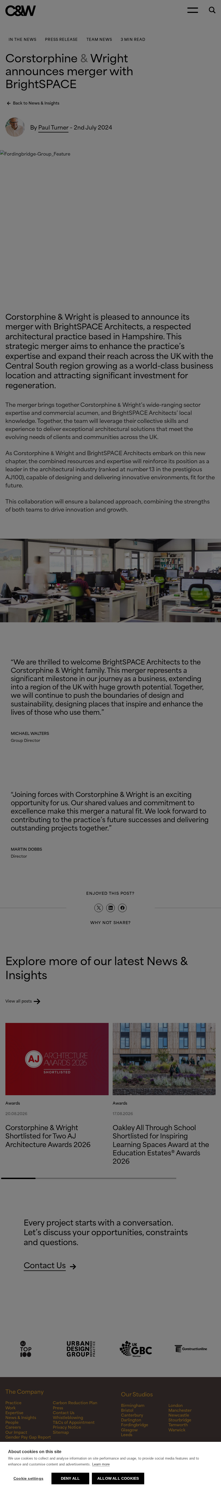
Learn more (101, 1464)
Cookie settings (28, 1478)
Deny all (70, 1478)
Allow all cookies (118, 1478)
